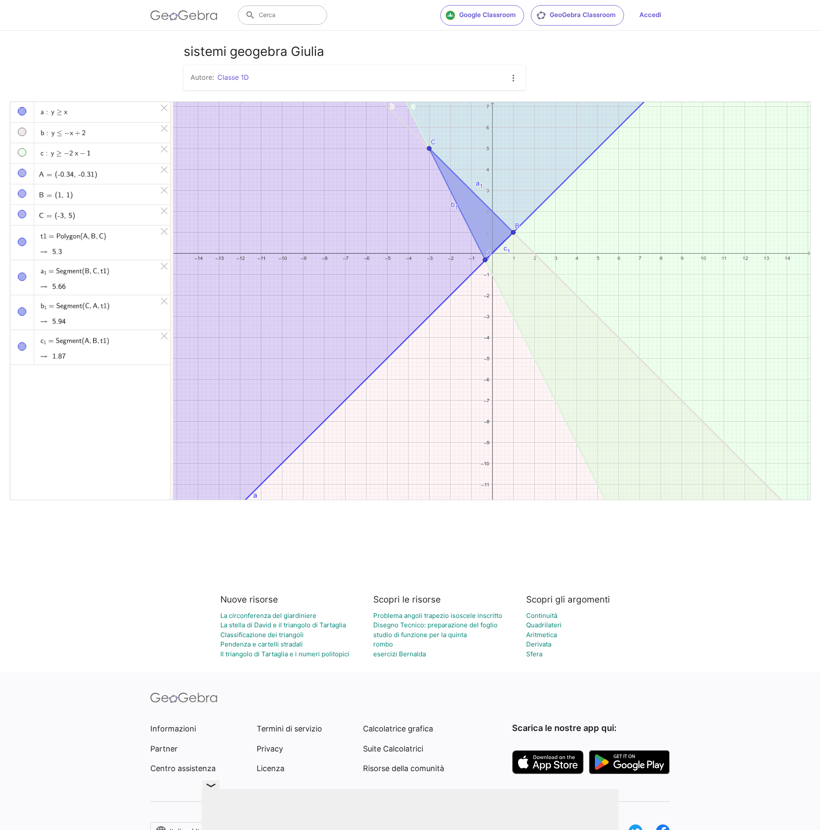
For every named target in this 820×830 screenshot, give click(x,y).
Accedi (650, 15)
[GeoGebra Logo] (183, 15)
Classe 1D (233, 77)
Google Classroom (487, 15)
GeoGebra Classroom (582, 15)
